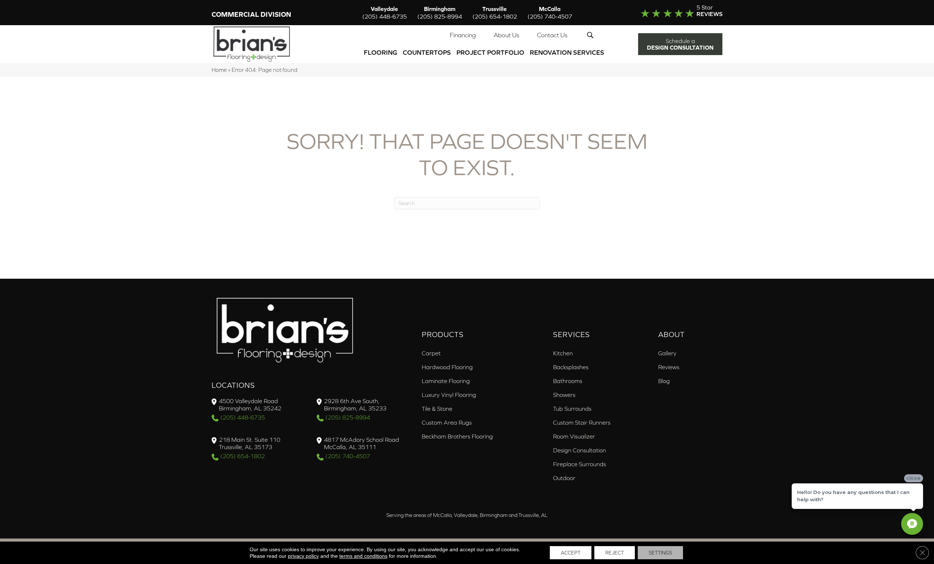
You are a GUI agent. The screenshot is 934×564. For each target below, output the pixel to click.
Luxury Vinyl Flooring (449, 394)
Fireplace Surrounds (579, 464)
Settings (660, 553)
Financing (463, 35)
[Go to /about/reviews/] (666, 12)
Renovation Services (567, 52)
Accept (570, 553)
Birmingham (439, 12)
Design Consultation (579, 450)
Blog (664, 381)
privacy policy (303, 556)
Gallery (667, 353)
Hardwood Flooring (447, 367)
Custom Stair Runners (581, 422)
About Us (506, 35)
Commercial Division (251, 14)
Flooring (380, 52)
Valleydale (384, 12)
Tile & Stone (437, 408)
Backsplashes (570, 367)
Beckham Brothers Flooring (457, 436)
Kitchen (563, 353)
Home (219, 70)
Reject (614, 553)
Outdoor (564, 478)
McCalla (550, 12)
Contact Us (552, 35)
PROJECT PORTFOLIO (490, 52)
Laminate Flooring (446, 381)
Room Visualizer (574, 436)
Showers (564, 394)
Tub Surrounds (572, 408)
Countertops (427, 52)
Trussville (494, 12)
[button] (591, 35)
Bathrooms (567, 381)
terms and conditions (363, 556)
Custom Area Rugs (447, 422)
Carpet (431, 353)
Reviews (668, 367)
